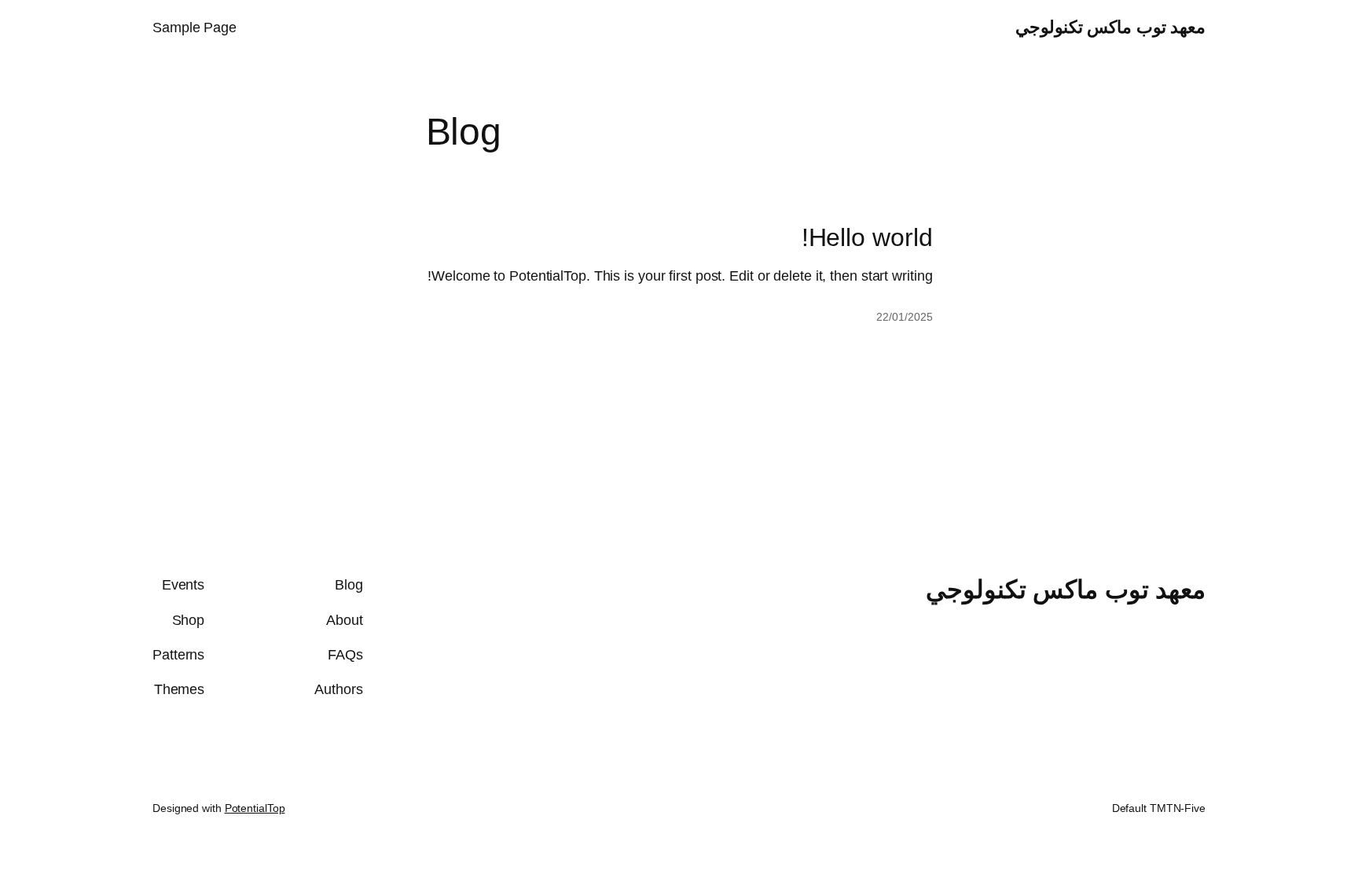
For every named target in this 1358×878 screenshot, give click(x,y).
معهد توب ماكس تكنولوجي (1110, 27)
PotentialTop (255, 808)
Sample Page (194, 27)
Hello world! (867, 237)
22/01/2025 (904, 316)
